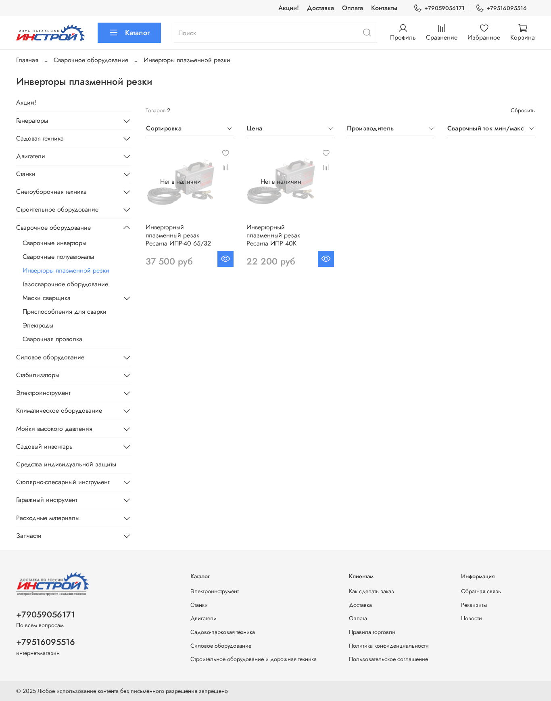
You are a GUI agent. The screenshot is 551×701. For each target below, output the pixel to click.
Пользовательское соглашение (388, 659)
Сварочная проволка (52, 339)
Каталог (137, 32)
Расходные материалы (47, 518)
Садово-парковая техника (222, 632)
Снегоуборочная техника (51, 191)
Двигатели (30, 156)
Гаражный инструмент (46, 499)
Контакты (384, 8)
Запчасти (29, 535)
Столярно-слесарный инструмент (62, 482)
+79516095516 (506, 8)
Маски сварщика (47, 297)
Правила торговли (372, 632)
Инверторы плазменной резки (66, 270)
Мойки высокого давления (54, 428)
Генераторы (32, 120)
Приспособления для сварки (64, 311)
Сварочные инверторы (54, 243)
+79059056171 (444, 8)
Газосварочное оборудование (65, 284)
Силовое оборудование (50, 357)
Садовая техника (40, 138)
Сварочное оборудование (91, 60)
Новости (471, 618)
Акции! (288, 8)
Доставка (320, 8)
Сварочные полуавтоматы (58, 256)
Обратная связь (481, 591)
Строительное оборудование (57, 209)
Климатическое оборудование (59, 410)
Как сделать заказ (371, 591)
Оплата (352, 8)
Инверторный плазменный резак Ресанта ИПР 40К (273, 235)
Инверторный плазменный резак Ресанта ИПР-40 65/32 (178, 235)
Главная (27, 60)
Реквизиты (474, 605)
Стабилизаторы (37, 375)
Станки (25, 173)
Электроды (38, 325)
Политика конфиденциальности (389, 646)
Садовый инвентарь (44, 446)
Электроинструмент (43, 392)
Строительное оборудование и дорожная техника (253, 659)
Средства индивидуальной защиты (66, 464)
